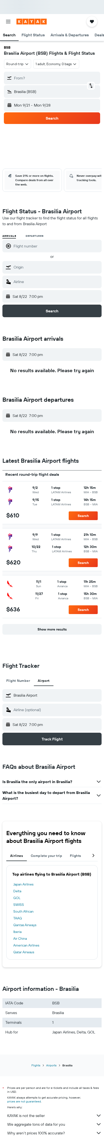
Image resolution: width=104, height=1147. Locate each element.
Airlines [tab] (16, 856)
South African (23, 911)
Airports (51, 1065)
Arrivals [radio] (9, 236)
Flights (35, 1065)
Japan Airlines (23, 884)
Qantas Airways (24, 925)
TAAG (17, 918)
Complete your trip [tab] (46, 856)
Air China (20, 938)
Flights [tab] (75, 856)
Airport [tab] (44, 680)
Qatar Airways (23, 952)
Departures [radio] (34, 236)
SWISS (18, 904)
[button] (8, 21)
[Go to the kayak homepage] (31, 21)
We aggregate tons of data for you (36, 1124)
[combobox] (56, 267)
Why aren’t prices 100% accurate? (36, 1133)
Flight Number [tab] (18, 680)
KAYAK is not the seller (26, 1115)
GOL (16, 898)
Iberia (17, 932)
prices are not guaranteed (24, 1101)
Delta (17, 891)
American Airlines (26, 945)
